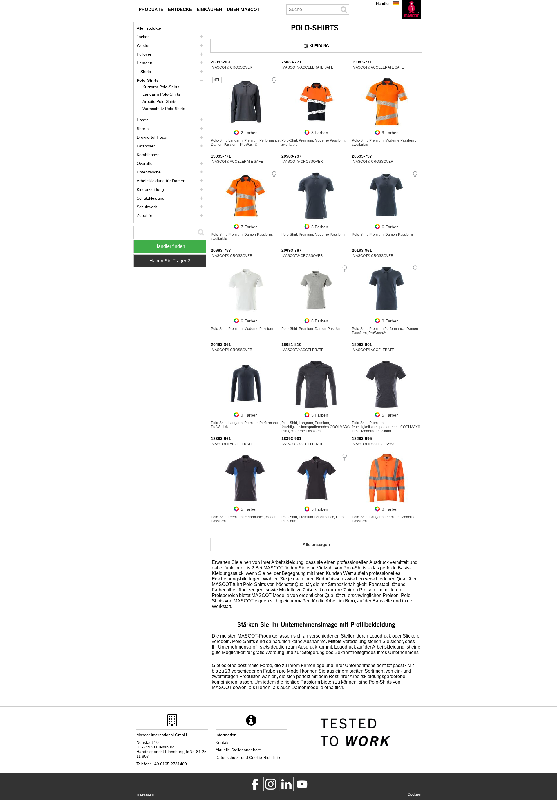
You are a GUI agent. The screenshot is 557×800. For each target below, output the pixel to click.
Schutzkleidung (150, 198)
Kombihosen (148, 154)
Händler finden (170, 246)
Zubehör (144, 215)
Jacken (143, 36)
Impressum (145, 794)
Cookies (414, 794)
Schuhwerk (147, 206)
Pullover (144, 54)
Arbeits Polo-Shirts (159, 101)
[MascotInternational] (302, 784)
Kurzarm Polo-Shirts (160, 87)
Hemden (144, 63)
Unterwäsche (149, 172)
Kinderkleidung (150, 189)
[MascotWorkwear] (255, 784)
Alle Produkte (149, 28)
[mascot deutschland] (286, 784)
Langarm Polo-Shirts (161, 94)
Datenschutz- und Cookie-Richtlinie (248, 757)
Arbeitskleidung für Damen (161, 180)
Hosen (143, 120)
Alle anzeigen (316, 544)
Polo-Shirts (148, 80)
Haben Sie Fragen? (169, 260)
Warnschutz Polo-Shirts (163, 108)
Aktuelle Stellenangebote (238, 750)
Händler (383, 3)
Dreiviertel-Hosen (153, 137)
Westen (144, 45)
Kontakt (222, 742)
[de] (411, 9)
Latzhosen (146, 146)
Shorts (143, 128)
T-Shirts (144, 71)
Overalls (144, 163)
